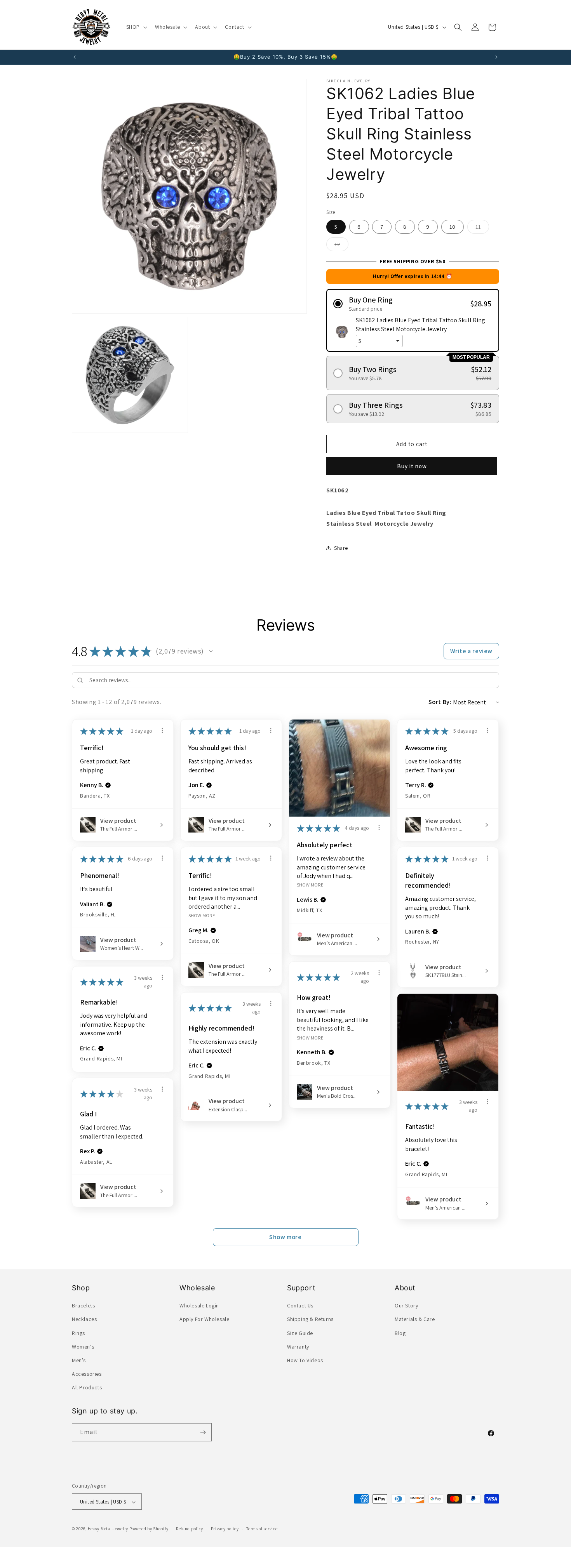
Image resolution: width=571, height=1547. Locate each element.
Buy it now (412, 466)
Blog (400, 1333)
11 (482, 228)
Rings (78, 1333)
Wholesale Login (199, 1305)
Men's (79, 1360)
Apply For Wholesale (204, 1319)
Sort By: (440, 702)
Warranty (298, 1346)
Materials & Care (415, 1319)
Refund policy (189, 1528)
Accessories (87, 1373)
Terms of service (261, 1528)
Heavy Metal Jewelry (108, 1529)
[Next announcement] (496, 57)
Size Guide (300, 1333)
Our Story (406, 1305)
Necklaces (84, 1319)
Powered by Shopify (149, 1529)
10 (452, 226)
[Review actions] (162, 730)
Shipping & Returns (310, 1319)
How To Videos (305, 1360)
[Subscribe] (202, 1432)
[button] (136, 27)
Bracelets (83, 1305)
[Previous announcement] (74, 57)
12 (341, 245)
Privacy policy (225, 1528)
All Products (87, 1387)
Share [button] (341, 547)
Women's (83, 1346)
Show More (310, 885)
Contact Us (300, 1305)
